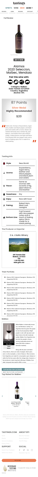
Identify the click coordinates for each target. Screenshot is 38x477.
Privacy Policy (5, 443)
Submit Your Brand (7, 452)
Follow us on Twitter (25, 450)
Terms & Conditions (7, 441)
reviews (4, 11)
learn (12, 11)
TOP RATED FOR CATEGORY (13, 369)
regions (20, 11)
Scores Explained (24, 438)
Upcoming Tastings (33, 450)
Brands (4, 438)
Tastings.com (28, 467)
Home (3, 435)
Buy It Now (19, 60)
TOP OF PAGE (17, 460)
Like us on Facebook (21, 450)
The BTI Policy (23, 441)
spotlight (30, 11)
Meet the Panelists (24, 435)
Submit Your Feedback (8, 450)
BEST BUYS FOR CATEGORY (13, 372)
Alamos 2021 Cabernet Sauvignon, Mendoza (21, 277)
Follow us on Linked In (29, 450)
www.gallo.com (19, 262)
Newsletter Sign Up (24, 452)
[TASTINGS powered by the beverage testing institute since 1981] (19, 3)
